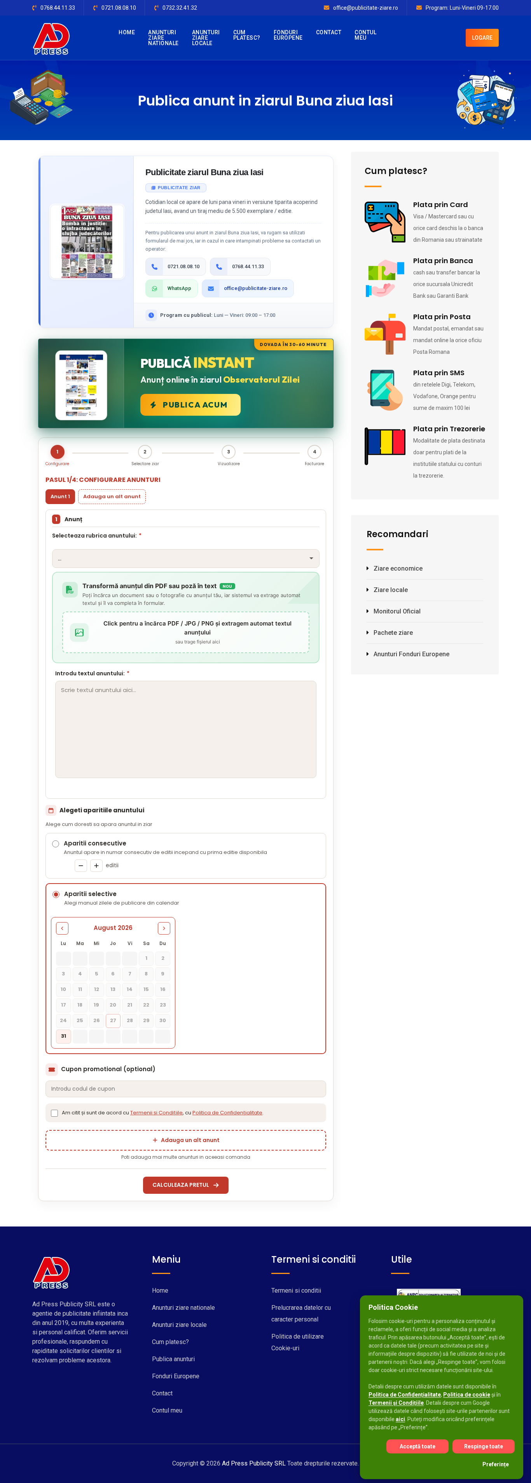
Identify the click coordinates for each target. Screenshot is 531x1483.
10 (63, 989)
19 (96, 1005)
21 (129, 1005)
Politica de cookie (466, 1395)
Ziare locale (391, 590)
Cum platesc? (170, 1342)
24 (63, 1020)
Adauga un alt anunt (112, 496)
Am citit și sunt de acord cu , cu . (163, 1112)
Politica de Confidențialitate (227, 1112)
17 (63, 1005)
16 (163, 989)
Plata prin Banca (443, 260)
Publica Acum (195, 404)
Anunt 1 (60, 496)
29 (146, 1020)
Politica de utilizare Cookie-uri (297, 1342)
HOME (127, 32)
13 (112, 989)
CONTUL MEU (365, 35)
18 (79, 1005)
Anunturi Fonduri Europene (411, 654)
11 (80, 989)
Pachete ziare (393, 632)
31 (63, 1036)
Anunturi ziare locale (179, 1324)
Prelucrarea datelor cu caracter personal (301, 1313)
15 (146, 989)
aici (400, 1419)
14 (130, 989)
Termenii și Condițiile (156, 1112)
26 (96, 1020)
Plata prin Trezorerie (449, 429)
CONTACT (329, 32)
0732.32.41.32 (179, 8)
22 (146, 1005)
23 (163, 1005)
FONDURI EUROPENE (288, 35)
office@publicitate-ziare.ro (365, 8)
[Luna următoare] (164, 928)
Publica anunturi (173, 1359)
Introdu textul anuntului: (92, 673)
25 (80, 1020)
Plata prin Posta (442, 317)
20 (113, 1005)
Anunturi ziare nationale (183, 1307)
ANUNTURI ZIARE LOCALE (206, 37)
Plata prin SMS (439, 373)
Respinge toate (483, 1446)
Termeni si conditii (296, 1290)
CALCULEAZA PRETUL (180, 1185)
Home (160, 1290)
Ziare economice (398, 568)
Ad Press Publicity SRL (254, 1463)
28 (130, 1020)
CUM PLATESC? (246, 35)
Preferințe (495, 1464)
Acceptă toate (417, 1446)
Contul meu (167, 1410)
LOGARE (482, 38)
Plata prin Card (440, 204)
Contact (162, 1393)
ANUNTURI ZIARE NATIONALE (163, 37)
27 (113, 1020)
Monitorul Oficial (397, 611)
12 (96, 989)
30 (162, 1020)
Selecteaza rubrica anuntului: (96, 535)
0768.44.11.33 (57, 8)
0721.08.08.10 (118, 8)
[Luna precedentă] (62, 928)
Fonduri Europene (175, 1376)
